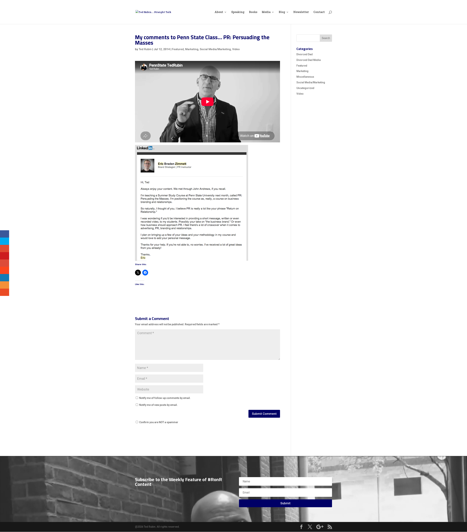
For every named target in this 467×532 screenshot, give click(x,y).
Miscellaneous (305, 76)
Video (236, 49)
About (219, 12)
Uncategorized (305, 88)
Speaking (237, 12)
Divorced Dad (304, 54)
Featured (178, 49)
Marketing (191, 49)
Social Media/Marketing (215, 49)
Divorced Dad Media (308, 60)
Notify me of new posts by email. (158, 404)
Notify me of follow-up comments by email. (165, 398)
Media (266, 12)
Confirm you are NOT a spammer (158, 422)
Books (253, 12)
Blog (282, 12)
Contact (319, 12)
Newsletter (301, 12)
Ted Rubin (145, 49)
